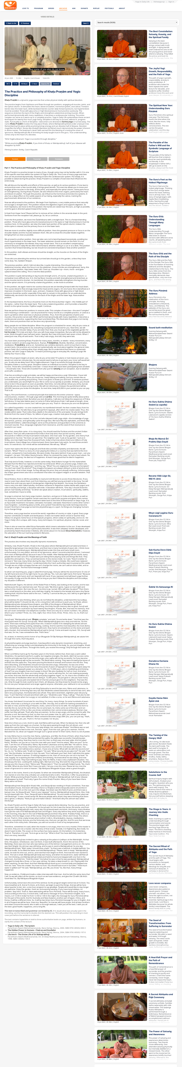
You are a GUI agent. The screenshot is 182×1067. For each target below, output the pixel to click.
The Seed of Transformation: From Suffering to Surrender (160, 923)
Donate (84, 8)
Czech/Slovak (118, 96)
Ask (74, 8)
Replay (96, 8)
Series (51, 8)
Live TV (25, 8)
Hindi (122, 133)
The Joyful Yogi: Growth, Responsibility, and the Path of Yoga (160, 71)
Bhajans (153, 364)
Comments (59, 159)
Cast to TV (45, 84)
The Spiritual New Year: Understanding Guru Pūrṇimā (161, 108)
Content (15, 159)
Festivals (109, 8)
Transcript (37, 159)
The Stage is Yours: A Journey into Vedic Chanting (160, 812)
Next (85, 23)
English (116, 59)
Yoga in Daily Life (142, 2)
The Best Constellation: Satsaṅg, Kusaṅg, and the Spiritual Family (161, 34)
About (122, 8)
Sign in (171, 2)
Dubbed (56, 84)
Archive (63, 8)
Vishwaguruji (159, 2)
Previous (26, 23)
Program (38, 8)
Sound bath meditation (160, 327)
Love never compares (160, 883)
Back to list (12, 23)
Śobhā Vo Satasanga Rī (161, 587)
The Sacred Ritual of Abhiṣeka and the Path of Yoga (160, 849)
